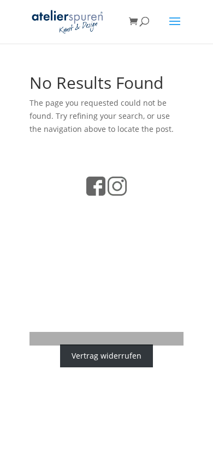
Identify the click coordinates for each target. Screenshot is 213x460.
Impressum (143, 208)
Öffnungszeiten (106, 225)
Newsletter (145, 243)
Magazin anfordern (83, 243)
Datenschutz (71, 208)
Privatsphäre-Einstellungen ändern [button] (107, 289)
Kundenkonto (106, 261)
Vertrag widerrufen (106, 356)
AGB (108, 208)
